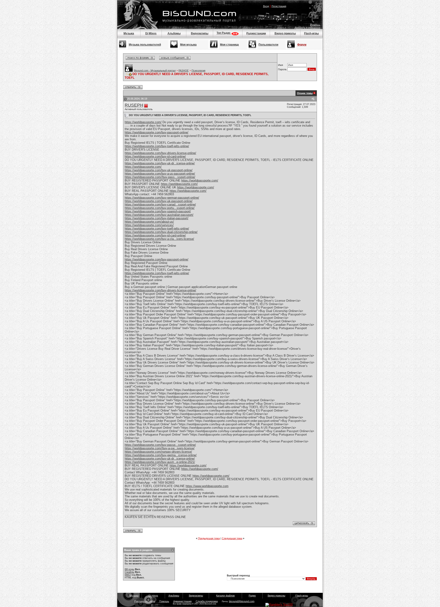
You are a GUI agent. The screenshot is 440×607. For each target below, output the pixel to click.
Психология (198, 70)
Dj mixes (153, 595)
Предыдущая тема (209, 538)
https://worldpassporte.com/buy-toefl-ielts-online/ (157, 146)
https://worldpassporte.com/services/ (149, 225)
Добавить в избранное (307, 27)
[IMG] (128, 574)
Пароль (282, 69)
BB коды (129, 569)
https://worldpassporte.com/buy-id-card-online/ (155, 156)
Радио (252, 595)
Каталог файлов (225, 595)
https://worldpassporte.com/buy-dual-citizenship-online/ (161, 232)
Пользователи (268, 44)
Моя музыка (188, 44)
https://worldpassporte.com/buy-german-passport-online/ (162, 197)
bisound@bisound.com (241, 601)
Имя (280, 65)
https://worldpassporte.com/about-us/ (149, 221)
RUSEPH (134, 105)
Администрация (182, 601)
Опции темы (305, 93)
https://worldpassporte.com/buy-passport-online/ (156, 132)
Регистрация (279, 6)
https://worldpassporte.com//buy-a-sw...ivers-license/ (160, 448)
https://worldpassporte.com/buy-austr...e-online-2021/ (160, 462)
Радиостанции (256, 33)
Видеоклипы (199, 33)
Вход (266, 6)
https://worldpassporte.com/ (143, 122)
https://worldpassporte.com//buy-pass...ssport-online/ (160, 177)
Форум (301, 44)
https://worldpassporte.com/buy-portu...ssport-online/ (160, 208)
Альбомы (174, 33)
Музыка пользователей (145, 44)
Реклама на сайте (144, 601)
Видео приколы (285, 33)
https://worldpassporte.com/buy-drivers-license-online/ (160, 153)
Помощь (315, 25)
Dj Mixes (151, 33)
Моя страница (229, 44)
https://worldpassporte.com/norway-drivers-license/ (158, 451)
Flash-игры (311, 33)
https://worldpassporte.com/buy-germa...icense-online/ (161, 455)
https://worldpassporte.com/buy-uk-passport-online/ (158, 170)
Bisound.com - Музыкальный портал (155, 70)
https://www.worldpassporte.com (207, 486)
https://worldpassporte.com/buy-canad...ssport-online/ (160, 204)
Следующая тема (232, 538)
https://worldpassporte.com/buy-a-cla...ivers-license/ (159, 239)
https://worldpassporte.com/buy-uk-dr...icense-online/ (160, 163)
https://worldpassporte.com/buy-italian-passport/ (156, 218)
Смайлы (129, 572)
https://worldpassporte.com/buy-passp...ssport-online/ (160, 445)
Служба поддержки (207, 601)
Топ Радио (224, 33)
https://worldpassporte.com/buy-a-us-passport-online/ (160, 173)
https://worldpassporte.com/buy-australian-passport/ (159, 215)
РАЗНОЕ (184, 70)
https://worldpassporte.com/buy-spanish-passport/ (158, 211)
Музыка (129, 33)
